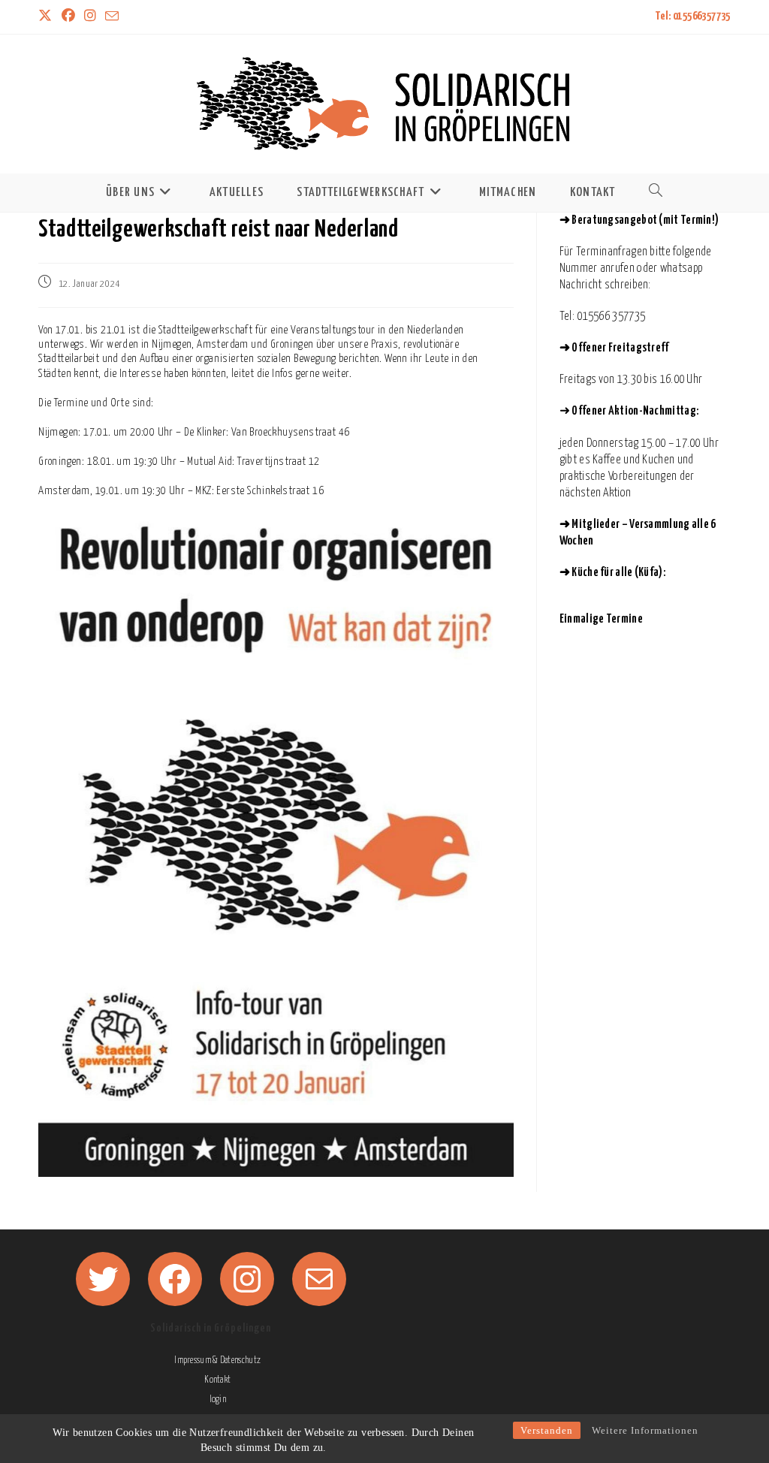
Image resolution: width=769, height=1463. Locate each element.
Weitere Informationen (645, 1430)
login (218, 1399)
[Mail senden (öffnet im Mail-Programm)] (112, 17)
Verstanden (546, 1430)
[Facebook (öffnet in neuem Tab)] (68, 17)
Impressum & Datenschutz (217, 1360)
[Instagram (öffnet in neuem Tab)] (90, 17)
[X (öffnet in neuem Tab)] (47, 17)
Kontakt (217, 1380)
